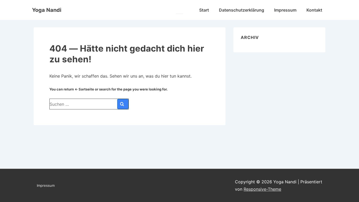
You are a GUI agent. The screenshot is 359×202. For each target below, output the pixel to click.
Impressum (285, 10)
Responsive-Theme (262, 189)
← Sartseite (84, 89)
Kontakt (314, 10)
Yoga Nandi (46, 10)
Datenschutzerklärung (241, 10)
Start (204, 10)
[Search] (123, 104)
